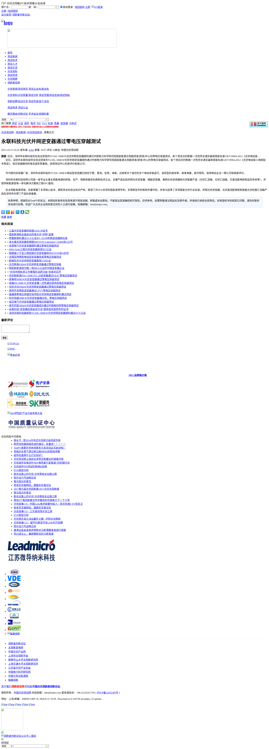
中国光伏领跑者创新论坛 (46, 686)
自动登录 (68, 7)
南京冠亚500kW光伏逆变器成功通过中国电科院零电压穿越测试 (44, 305)
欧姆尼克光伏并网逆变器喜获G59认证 (30, 260)
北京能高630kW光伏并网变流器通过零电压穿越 (35, 264)
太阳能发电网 (15, 647)
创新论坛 (23, 114)
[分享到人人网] (22, 212)
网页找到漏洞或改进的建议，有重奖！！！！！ (40, 444)
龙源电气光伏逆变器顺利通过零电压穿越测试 (34, 245)
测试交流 (12, 67)
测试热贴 (65, 95)
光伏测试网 (7, 132)
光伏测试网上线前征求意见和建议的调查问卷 (39, 459)
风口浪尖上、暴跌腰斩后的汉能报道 (34, 534)
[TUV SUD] (14, 586)
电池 (33, 123)
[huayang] (14, 623)
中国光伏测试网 (22, 692)
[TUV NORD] (14, 605)
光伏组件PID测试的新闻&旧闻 (30, 466)
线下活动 (44, 101)
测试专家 (33, 101)
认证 (20, 123)
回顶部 (5, 743)
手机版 (28, 686)
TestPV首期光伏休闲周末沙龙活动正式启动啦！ (40, 448)
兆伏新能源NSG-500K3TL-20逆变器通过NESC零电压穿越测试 (43, 275)
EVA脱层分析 (21, 470)
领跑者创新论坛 (21, 14)
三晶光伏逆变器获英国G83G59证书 (28, 230)
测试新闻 (12, 56)
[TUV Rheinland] (14, 617)
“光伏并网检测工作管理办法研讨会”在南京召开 (35, 272)
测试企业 (33, 89)
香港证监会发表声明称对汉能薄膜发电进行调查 (40, 530)
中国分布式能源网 (18, 676)
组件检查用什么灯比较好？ (29, 455)
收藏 (3, 217)
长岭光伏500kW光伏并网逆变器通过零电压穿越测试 (37, 287)
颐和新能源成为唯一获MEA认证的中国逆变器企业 (36, 268)
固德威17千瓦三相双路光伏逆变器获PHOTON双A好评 (39, 253)
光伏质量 (23, 95)
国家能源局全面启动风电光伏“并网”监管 (31, 234)
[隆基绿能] (13, 633)
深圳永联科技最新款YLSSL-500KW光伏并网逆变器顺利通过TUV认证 (47, 313)
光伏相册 (12, 79)
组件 (26, 123)
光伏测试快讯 (34, 132)
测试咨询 (54, 95)
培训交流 (23, 101)
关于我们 (6, 686)
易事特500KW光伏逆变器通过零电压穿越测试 (34, 279)
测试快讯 (23, 89)
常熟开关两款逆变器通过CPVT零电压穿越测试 (34, 290)
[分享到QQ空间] (8, 212)
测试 (14, 123)
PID (39, 123)
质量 (56, 123)
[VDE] (14, 580)
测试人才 (12, 64)
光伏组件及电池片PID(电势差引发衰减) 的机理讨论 (42, 462)
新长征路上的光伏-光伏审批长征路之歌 (35, 474)
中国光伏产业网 (17, 651)
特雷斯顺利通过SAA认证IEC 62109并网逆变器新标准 (38, 238)
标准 (50, 123)
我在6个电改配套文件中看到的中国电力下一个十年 (42, 500)
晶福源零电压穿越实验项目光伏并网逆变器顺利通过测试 (40, 294)
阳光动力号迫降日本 (25, 477)
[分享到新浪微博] (13, 212)
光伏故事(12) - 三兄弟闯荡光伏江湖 (33, 511)
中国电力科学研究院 (19, 672)
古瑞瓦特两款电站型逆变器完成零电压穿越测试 (35, 257)
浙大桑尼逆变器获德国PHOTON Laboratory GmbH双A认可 (41, 242)
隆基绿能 (13, 680)
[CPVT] (14, 630)
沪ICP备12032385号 (107, 692)
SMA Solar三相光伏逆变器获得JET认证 (30, 249)
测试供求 (12, 75)
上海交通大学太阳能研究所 (23, 664)
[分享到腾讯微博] (18, 212)
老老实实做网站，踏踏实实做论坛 (32, 485)
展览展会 (12, 114)
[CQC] (14, 574)
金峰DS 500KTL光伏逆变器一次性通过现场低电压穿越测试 (41, 283)
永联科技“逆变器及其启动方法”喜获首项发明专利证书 (38, 309)
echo (31, 150)
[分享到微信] (27, 212)
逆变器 (64, 123)
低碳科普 (44, 114)
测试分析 (33, 95)
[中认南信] (14, 599)
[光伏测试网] (7, 22)
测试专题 (44, 95)
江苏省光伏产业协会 (19, 668)
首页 (9, 52)
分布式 (73, 123)
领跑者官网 (13, 82)
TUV (44, 123)
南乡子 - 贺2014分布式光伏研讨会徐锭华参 (37, 440)
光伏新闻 (12, 89)
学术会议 (33, 114)
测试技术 (12, 60)
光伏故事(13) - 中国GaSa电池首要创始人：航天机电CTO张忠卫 (48, 504)
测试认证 (23, 107)
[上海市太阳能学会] (14, 592)
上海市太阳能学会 (18, 655)
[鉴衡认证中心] (14, 611)
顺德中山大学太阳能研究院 (23, 659)
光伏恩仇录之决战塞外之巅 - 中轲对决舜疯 (37, 519)
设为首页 (6, 14)
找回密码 (80, 7)
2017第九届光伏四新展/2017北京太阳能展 (36, 489)
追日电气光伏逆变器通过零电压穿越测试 (31, 301)
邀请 (9, 217)
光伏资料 (12, 71)
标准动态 (44, 89)
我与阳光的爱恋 (22, 481)
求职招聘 (12, 101)
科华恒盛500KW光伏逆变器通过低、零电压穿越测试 (38, 298)
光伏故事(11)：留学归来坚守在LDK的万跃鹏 (38, 522)
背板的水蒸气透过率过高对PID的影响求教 (37, 451)
